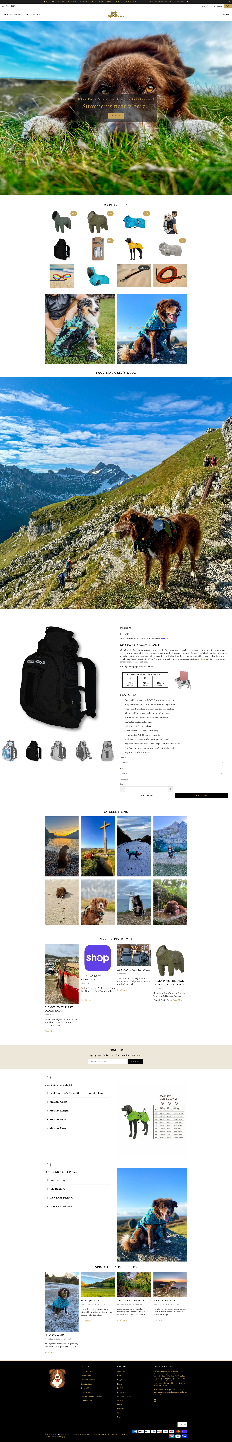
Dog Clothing (134, 846)
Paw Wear (134, 902)
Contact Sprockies (87, 1392)
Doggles (120, 1380)
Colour (123, 758)
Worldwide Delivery (61, 1197)
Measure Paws (58, 1128)
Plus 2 (125, 628)
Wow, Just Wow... (92, 1300)
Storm (119, 1413)
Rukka (119, 1405)
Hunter (120, 1384)
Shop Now (116, 116)
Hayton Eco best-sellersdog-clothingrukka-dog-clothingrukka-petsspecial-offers (134, 249)
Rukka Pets (121, 1409)
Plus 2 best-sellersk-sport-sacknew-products (62, 249)
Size (121, 769)
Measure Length (59, 1110)
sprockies (54, 1434)
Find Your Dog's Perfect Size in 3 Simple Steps (76, 1093)
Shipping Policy (87, 1384)
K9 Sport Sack (122, 1392)
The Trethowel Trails (134, 1300)
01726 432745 (11, 6)
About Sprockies (87, 1371)
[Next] (114, 677)
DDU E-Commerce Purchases (92, 1396)
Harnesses (98, 902)
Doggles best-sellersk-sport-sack (62, 276)
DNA (119, 1376)
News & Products (116, 939)
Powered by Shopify (57, 1437)
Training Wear (170, 902)
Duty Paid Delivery (61, 1206)
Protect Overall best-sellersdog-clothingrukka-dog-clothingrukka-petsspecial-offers (62, 222)
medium (201, 659)
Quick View (61, 232)
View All (62, 854)
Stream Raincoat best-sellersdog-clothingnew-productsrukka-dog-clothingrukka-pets (98, 276)
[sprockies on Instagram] (3, 6)
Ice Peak (120, 1388)
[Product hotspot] (161, 525)
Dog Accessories (98, 846)
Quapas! (120, 1400)
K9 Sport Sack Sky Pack (133, 969)
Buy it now (201, 796)
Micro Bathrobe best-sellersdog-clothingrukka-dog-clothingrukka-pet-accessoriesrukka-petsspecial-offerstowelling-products (170, 249)
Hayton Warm (55, 1335)
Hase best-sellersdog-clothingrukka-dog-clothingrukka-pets (134, 222)
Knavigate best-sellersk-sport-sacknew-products (170, 222)
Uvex (119, 1417)
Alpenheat (121, 1371)
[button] (7, 15)
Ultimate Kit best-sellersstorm (98, 249)
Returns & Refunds (88, 1380)
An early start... (165, 1300)
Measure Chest (58, 1102)
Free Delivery (57, 1180)
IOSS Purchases (86, 1400)
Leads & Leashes (170, 846)
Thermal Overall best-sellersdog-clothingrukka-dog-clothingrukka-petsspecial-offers (98, 222)
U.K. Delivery (57, 1189)
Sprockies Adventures (116, 1267)
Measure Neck (58, 1119)
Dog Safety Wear (62, 902)
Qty (121, 784)
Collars (62, 846)
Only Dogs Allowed (124, 1396)
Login (219, 6)
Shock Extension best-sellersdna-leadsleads (134, 275)
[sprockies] (116, 15)
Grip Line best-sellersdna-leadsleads (170, 275)
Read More (50, 1031)
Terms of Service (87, 1388)
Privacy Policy (86, 1376)
